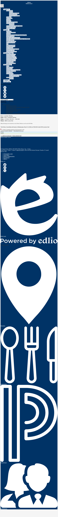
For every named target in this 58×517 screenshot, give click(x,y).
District (2, 133)
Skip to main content (5, 1)
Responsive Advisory (11, 27)
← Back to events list (6, 135)
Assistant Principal (13, 14)
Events (2, 132)
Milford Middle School (11, 108)
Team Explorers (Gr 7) (11, 57)
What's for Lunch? (10, 50)
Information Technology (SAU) (13, 70)
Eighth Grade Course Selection (13, 37)
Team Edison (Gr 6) (10, 55)
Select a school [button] (6, 104)
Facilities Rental (9, 67)
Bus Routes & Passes (11, 32)
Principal (11, 12)
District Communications (8, 156)
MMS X (5, 159)
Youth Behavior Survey (11, 51)
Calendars (8, 19)
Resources (11, 78)
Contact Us (8, 21)
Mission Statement (10, 23)
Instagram (4, 87)
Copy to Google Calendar (6, 130)
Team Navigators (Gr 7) (11, 58)
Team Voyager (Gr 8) (11, 60)
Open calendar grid (17, 135)
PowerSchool (6, 157)
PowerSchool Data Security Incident (14, 26)
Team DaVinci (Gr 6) (11, 54)
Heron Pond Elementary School (13, 109)
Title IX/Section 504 (10, 28)
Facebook (4, 164)
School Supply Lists (10, 46)
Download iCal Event (18, 130)
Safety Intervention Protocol (15, 75)
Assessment (8, 17)
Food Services (9, 68)
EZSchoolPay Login (8, 153)
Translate (11, 101)
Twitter (4, 90)
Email (4, 93)
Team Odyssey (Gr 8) (11, 59)
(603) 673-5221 (19, 150)
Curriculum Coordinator (14, 15)
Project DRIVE (9, 112)
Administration (9, 10)
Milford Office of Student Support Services (15, 113)
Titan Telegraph (9, 47)
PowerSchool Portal (10, 42)
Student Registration (10, 45)
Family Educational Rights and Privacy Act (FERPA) (18, 39)
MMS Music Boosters (11, 41)
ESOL (7, 66)
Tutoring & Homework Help (12, 49)
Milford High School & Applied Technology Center (17, 107)
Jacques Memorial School (12, 111)
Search (4, 96)
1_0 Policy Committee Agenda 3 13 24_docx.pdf (11, 129)
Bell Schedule (9, 18)
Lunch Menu (6, 155)
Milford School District (11, 105)
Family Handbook (10, 40)
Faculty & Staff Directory (12, 22)
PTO (7, 44)
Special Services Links (14, 76)
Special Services (10, 62)
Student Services (10, 77)
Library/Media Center (11, 71)
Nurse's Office (9, 72)
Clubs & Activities (10, 36)
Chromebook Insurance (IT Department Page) (16, 35)
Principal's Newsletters (14, 13)
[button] (6, 9)
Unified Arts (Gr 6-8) (11, 63)
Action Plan (11, 24)
